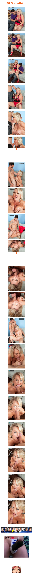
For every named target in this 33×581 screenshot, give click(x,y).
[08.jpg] (16, 201)
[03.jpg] (16, 71)
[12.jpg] (16, 305)
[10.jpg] (16, 253)
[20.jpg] (16, 512)
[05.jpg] (16, 123)
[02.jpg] (16, 45)
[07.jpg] (16, 175)
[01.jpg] (16, 19)
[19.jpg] (16, 486)
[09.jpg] (16, 227)
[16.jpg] (16, 408)
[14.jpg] (16, 357)
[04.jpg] (16, 97)
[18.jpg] (16, 460)
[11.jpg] (16, 279)
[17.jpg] (16, 434)
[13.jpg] (16, 331)
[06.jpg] (16, 149)
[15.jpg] (16, 382)
